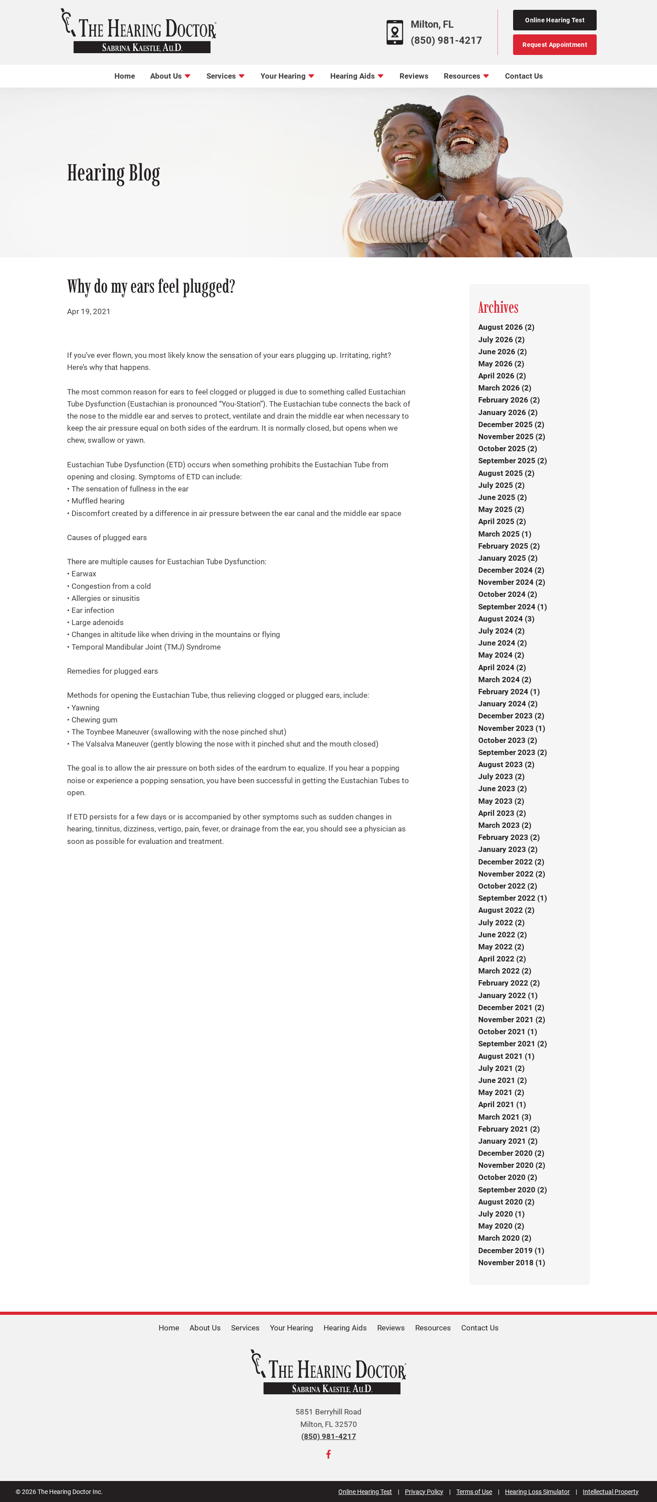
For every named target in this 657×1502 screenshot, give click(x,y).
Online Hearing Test (365, 1491)
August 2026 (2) (506, 327)
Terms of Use (474, 1491)
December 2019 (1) (511, 1250)
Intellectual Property (611, 1491)
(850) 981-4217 (446, 40)
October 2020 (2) (507, 1177)
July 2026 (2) (501, 339)
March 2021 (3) (504, 1116)
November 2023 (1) (511, 728)
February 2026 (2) (509, 399)
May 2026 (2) (501, 363)
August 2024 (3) (506, 618)
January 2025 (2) (508, 558)
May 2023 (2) (501, 801)
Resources (463, 75)
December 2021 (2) (511, 1007)
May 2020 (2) (501, 1225)
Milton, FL (432, 24)
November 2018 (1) (511, 1262)
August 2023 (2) (506, 764)
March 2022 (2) (504, 970)
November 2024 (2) (511, 582)
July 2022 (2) (501, 922)
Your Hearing (284, 75)
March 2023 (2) (504, 825)
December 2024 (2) (511, 570)
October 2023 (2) (507, 740)
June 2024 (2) (502, 642)
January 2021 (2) (508, 1141)
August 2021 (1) (506, 1056)
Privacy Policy (424, 1491)
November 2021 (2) (511, 1019)
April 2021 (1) (502, 1104)
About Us (167, 75)
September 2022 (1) (512, 898)
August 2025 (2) (506, 473)
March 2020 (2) (504, 1237)
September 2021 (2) (512, 1043)
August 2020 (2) (506, 1201)
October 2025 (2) (507, 448)
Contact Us (524, 75)
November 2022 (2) (511, 873)
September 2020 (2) (512, 1189)
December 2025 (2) (511, 424)
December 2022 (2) (511, 861)
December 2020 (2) (511, 1153)
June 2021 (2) (502, 1080)
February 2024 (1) (509, 691)
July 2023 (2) (501, 776)
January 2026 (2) (508, 412)
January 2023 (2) (508, 849)
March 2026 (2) (504, 387)
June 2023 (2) (502, 788)
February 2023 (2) (509, 837)
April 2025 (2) (502, 521)
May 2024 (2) (501, 654)
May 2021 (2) (501, 1092)
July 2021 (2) (501, 1068)
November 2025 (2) (511, 436)
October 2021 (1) (507, 1031)
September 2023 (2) (512, 752)
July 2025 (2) (501, 485)
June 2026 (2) (502, 351)
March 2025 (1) (504, 533)
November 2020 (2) (511, 1165)
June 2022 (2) (502, 934)
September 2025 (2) (512, 460)
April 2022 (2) (502, 958)
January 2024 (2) (508, 703)
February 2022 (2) (509, 982)
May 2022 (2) (501, 946)
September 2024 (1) (512, 606)
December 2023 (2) (511, 715)
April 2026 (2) (502, 375)
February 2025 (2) (509, 545)
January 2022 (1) (508, 995)
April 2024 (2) (502, 667)
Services (222, 75)
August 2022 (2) (506, 910)
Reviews (414, 75)
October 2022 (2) (507, 885)
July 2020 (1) (501, 1213)
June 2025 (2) (502, 497)
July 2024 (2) (501, 630)
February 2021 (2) (509, 1128)
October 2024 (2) (507, 594)
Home (124, 75)
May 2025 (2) (501, 509)
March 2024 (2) (504, 679)
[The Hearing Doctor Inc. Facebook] (328, 1456)
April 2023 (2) (502, 813)
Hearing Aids (353, 75)
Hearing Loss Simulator (537, 1491)
